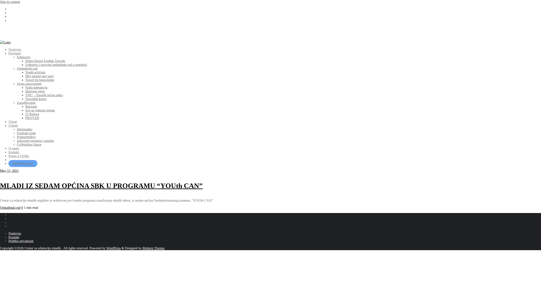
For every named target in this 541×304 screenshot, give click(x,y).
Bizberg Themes (154, 248)
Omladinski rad (10, 207)
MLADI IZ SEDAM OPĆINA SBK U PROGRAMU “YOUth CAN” (101, 186)
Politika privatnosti (20, 241)
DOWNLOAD (23, 163)
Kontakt (13, 237)
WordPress (113, 248)
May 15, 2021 (9, 170)
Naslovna (14, 233)
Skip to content (10, 2)
